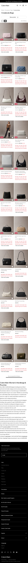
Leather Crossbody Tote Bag (6, 171)
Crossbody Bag (18, 269)
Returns (3, 476)
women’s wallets (6, 426)
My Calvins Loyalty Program (7, 498)
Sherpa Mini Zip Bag (5, 140)
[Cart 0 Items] (23, 5)
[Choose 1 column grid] (2, 21)
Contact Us (3, 470)
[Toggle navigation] (26, 5)
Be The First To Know (6, 502)
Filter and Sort (13, 17)
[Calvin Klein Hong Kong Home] (5, 5)
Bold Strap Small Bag (19, 331)
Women (2, 10)
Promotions (4, 489)
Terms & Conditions (12, 559)
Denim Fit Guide (5, 524)
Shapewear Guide (5, 519)
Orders (2, 473)
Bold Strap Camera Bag (19, 301)
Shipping (3, 478)
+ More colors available (5, 115)
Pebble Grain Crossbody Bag (6, 75)
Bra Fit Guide (4, 506)
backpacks (24, 436)
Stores (2, 493)
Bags (12, 10)
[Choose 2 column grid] (5, 21)
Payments (3, 481)
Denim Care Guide (5, 528)
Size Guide (3, 484)
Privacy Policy (4, 559)
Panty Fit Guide (4, 511)
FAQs (2, 467)
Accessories (7, 10)
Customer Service (5, 465)
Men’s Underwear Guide (7, 515)
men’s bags (7, 436)
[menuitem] (20, 5)
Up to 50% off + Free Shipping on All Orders (14, 1)
